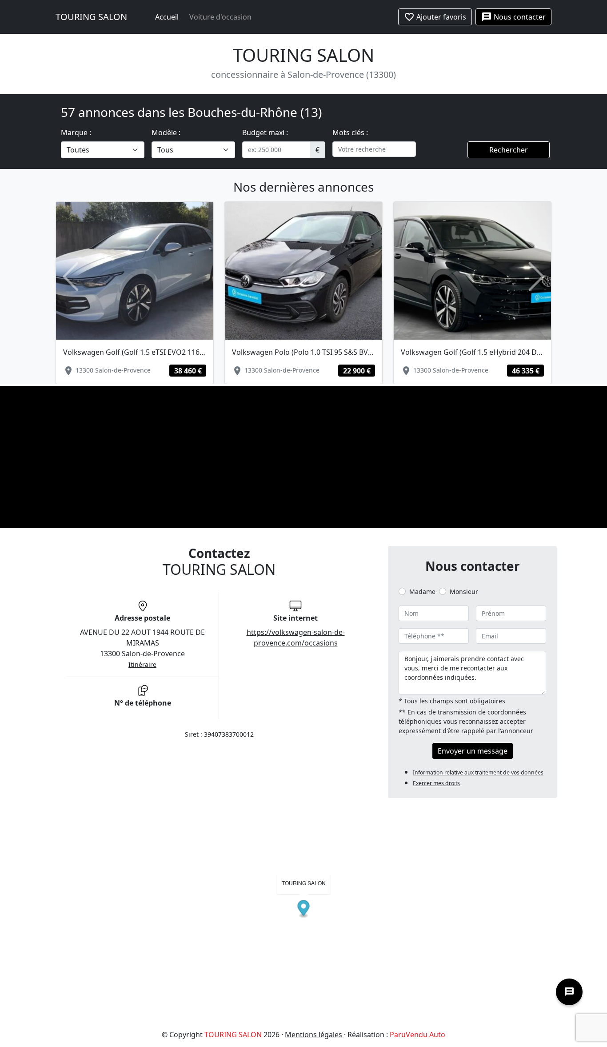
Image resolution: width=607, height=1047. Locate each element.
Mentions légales (313, 1034)
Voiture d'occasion (220, 17)
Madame (422, 591)
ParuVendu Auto (417, 1034)
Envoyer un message (472, 751)
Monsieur (464, 591)
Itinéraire (142, 664)
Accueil (167, 17)
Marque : (76, 132)
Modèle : (166, 132)
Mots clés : (350, 132)
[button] (70, 277)
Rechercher (508, 150)
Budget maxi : (265, 132)
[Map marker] (304, 909)
